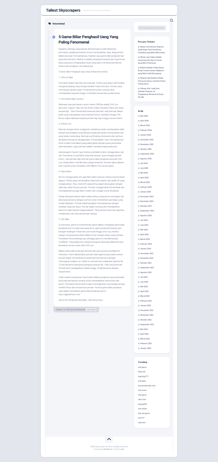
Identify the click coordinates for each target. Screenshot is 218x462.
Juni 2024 (144, 225)
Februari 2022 (146, 343)
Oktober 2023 (146, 263)
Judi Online (91, 310)
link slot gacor (144, 413)
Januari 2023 (145, 306)
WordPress (108, 449)
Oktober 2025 (146, 149)
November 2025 (146, 144)
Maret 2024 (145, 239)
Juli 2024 (144, 220)
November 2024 (146, 201)
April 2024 (144, 234)
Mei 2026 (144, 116)
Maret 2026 (145, 125)
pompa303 (142, 404)
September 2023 (147, 268)
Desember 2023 (146, 253)
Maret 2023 (145, 296)
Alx (122, 449)
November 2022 (146, 315)
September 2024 (147, 211)
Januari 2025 (145, 192)
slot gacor (142, 367)
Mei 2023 (144, 287)
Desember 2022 (146, 310)
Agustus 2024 (146, 216)
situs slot (142, 399)
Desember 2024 (146, 197)
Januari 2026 (145, 135)
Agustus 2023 (146, 272)
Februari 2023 (146, 301)
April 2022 (144, 334)
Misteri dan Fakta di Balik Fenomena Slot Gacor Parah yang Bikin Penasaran (150, 60)
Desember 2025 (146, 140)
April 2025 (144, 178)
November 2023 (146, 258)
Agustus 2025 (146, 159)
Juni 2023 (144, 282)
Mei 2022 (144, 329)
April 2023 (144, 291)
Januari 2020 (145, 348)
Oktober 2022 (146, 320)
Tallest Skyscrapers (63, 10)
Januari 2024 (145, 249)
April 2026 (144, 121)
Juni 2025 (144, 168)
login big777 (143, 376)
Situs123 (141, 372)
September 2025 (147, 154)
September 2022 (147, 324)
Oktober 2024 (146, 206)
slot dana (142, 381)
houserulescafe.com (146, 386)
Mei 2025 (144, 173)
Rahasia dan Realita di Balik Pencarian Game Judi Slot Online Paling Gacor (151, 81)
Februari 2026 (146, 130)
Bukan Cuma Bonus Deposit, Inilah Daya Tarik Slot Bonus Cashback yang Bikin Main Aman (151, 50)
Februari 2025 (146, 187)
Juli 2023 (144, 277)
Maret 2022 (145, 339)
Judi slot (141, 423)
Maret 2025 (145, 182)
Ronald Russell (79, 309)
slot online (142, 409)
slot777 (141, 418)
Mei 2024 (144, 230)
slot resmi (142, 390)
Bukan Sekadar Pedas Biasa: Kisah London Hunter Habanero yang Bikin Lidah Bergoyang (151, 70)
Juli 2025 (144, 163)
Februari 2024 (146, 244)
